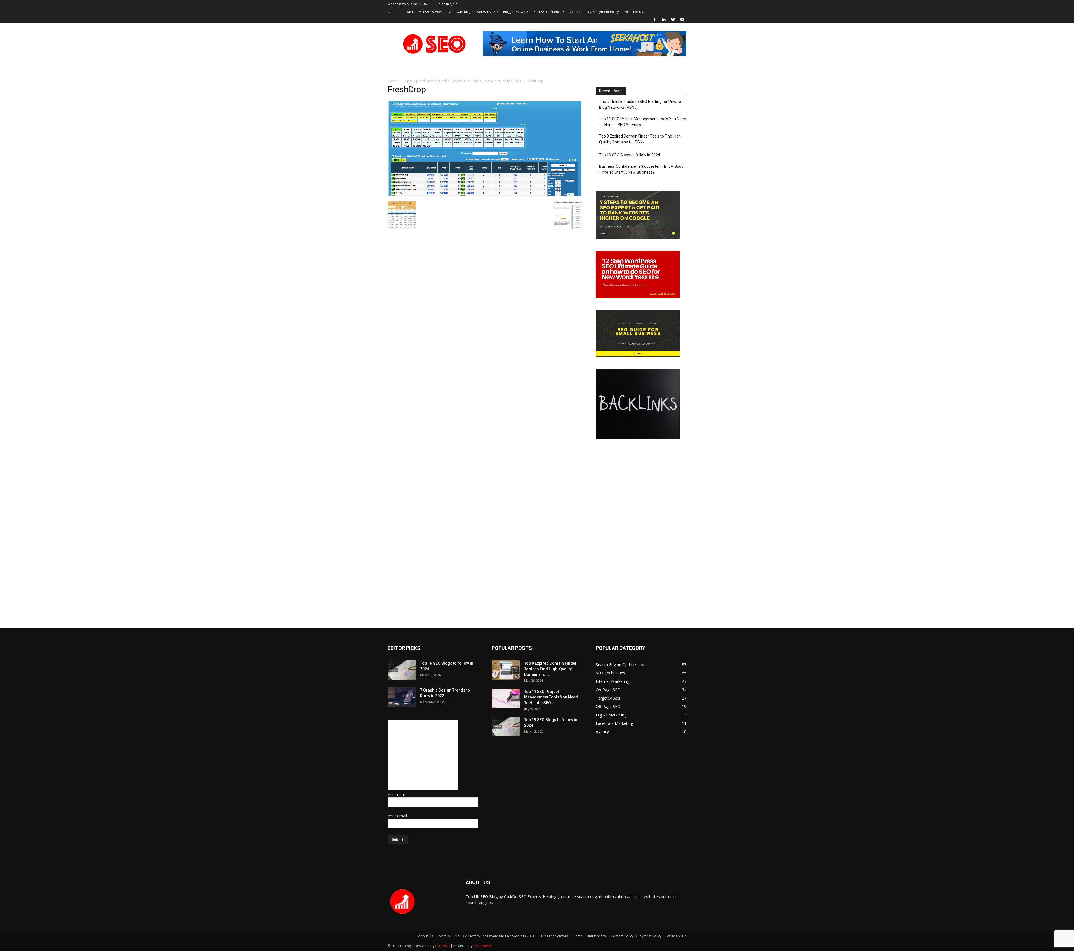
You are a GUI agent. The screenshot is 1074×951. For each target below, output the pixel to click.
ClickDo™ (443, 945)
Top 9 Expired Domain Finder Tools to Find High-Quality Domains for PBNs (462, 81)
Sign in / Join (448, 4)
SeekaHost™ (483, 945)
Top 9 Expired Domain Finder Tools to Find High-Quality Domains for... (550, 669)
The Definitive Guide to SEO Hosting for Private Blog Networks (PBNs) (640, 104)
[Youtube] (682, 19)
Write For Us (633, 12)
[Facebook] (654, 19)
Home (392, 81)
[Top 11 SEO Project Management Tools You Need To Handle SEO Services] (506, 698)
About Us (394, 12)
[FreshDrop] (485, 195)
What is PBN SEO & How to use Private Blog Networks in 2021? (452, 12)
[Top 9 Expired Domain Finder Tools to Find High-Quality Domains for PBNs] (506, 670)
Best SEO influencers (549, 12)
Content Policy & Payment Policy (594, 12)
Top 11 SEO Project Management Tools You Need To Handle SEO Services (642, 122)
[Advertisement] (423, 755)
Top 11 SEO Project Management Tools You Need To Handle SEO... (551, 697)
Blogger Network (515, 12)
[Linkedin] (664, 19)
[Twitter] (673, 19)
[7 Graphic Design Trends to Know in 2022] (402, 697)
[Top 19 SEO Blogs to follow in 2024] (402, 670)
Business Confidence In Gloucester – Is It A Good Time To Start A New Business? (641, 169)
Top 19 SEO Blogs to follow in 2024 (629, 155)
